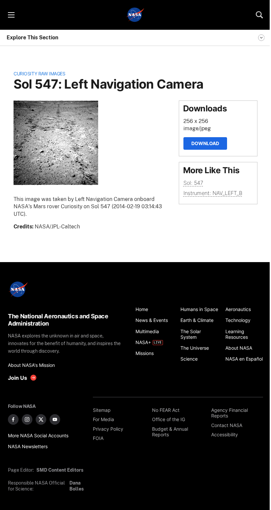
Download (205, 143)
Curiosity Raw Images (39, 73)
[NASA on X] (41, 419)
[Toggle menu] (11, 15)
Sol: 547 (193, 182)
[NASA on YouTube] (55, 419)
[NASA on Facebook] (13, 419)
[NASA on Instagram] (27, 419)
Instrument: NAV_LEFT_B (212, 193)
